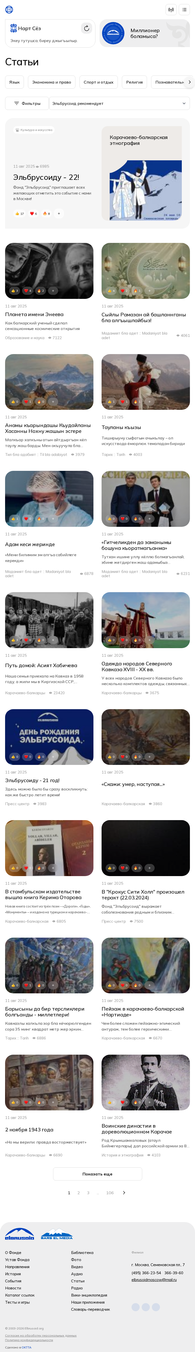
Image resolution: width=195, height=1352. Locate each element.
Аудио (77, 1273)
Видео (77, 1266)
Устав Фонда (17, 1259)
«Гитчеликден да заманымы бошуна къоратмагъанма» (136, 545)
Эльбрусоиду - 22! (46, 177)
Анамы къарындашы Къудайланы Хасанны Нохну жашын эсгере (48, 428)
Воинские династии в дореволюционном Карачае (137, 1128)
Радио (77, 1288)
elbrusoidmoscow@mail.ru (154, 1279)
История (13, 1273)
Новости (13, 1288)
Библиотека (82, 1252)
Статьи (78, 1281)
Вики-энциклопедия (89, 1295)
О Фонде (13, 1252)
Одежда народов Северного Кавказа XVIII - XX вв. (137, 666)
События (13, 1281)
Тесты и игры (17, 1302)
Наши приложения (88, 1302)
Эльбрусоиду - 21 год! (32, 780)
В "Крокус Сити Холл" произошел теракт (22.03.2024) (143, 894)
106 (110, 1192)
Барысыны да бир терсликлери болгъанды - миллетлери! (45, 1011)
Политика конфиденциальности (29, 1340)
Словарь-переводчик (90, 1309)
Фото (76, 1259)
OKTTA (26, 1347)
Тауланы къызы (121, 427)
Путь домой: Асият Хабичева (41, 665)
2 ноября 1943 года (29, 1129)
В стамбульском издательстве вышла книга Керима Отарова (43, 894)
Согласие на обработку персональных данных (41, 1335)
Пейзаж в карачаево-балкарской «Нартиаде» (143, 1011)
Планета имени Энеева (34, 314)
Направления (17, 1266)
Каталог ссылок (20, 1295)
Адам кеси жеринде (30, 544)
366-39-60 (173, 1273)
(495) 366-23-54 (146, 1273)
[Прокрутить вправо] (189, 82)
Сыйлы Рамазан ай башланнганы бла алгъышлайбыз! (144, 317)
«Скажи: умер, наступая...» (133, 784)
